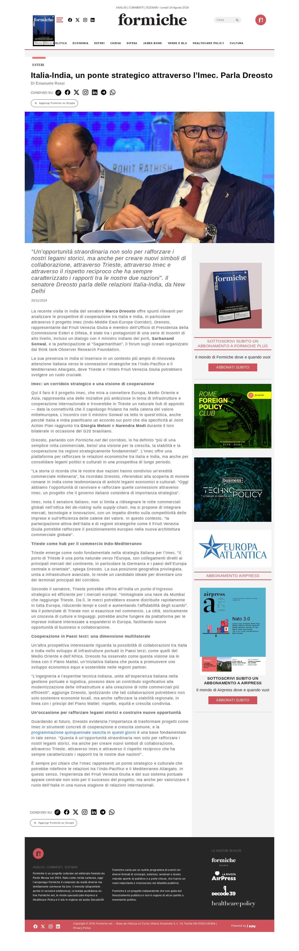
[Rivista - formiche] (235, 862)
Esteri (99, 43)
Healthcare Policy (208, 43)
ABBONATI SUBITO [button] (232, 367)
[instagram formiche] (50, 926)
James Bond (152, 43)
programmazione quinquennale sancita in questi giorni (83, 732)
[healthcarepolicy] (235, 904)
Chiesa (115, 43)
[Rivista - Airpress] (235, 875)
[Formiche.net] (260, 19)
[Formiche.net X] (77, 20)
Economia (80, 43)
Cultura (237, 43)
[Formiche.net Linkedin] (92, 20)
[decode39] (235, 891)
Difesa (132, 43)
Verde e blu (177, 43)
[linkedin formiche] (58, 926)
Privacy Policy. (82, 928)
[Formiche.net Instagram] (85, 20)
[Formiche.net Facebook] (70, 20)
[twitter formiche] (43, 926)
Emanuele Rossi (50, 83)
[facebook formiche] (35, 926)
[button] (60, 30)
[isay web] (251, 925)
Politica (60, 43)
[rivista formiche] (232, 631)
